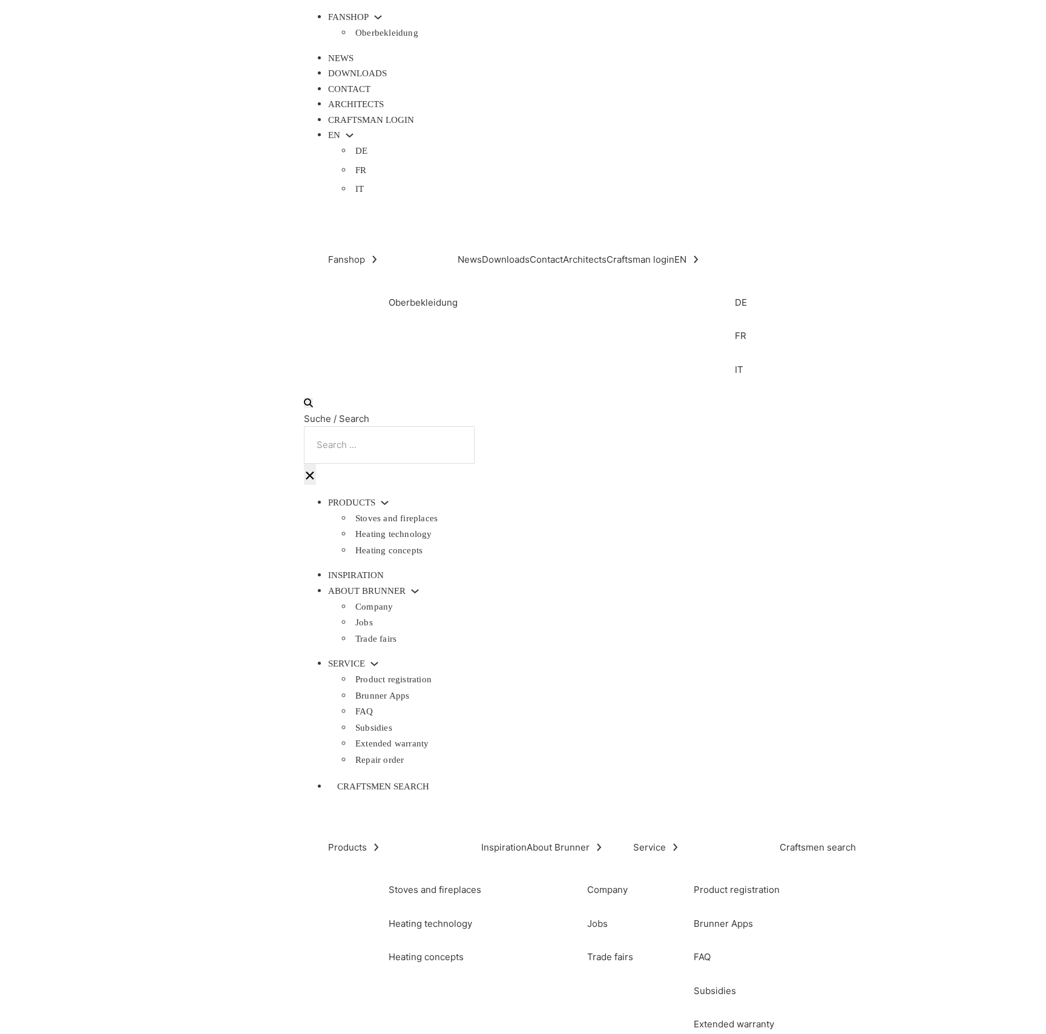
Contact (349, 89)
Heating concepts (389, 550)
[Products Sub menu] (384, 502)
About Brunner (367, 591)
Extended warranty (392, 743)
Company (374, 606)
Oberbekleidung (386, 33)
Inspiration (356, 575)
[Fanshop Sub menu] (378, 17)
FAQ (364, 711)
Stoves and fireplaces (396, 518)
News (341, 58)
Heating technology (393, 534)
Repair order (379, 760)
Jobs (364, 622)
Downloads (357, 73)
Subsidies (373, 728)
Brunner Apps (382, 695)
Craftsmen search (383, 786)
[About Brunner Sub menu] (414, 591)
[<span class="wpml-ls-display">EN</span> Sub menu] (349, 135)
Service (346, 663)
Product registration (393, 679)
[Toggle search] (308, 403)
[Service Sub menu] (374, 663)
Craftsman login (371, 120)
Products (351, 502)
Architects (356, 104)
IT (359, 189)
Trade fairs (375, 639)
